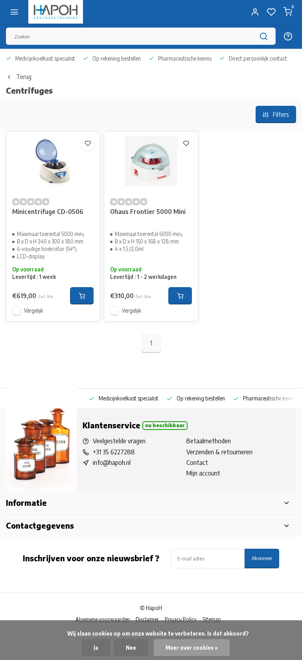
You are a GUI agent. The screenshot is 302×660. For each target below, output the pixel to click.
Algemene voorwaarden (103, 619)
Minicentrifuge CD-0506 (47, 212)
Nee (131, 647)
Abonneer (262, 558)
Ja (96, 647)
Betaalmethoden (208, 441)
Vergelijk (33, 310)
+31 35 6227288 (114, 452)
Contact (197, 462)
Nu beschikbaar (165, 425)
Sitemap (212, 619)
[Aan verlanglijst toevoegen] (88, 143)
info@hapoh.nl (112, 462)
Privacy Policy (181, 619)
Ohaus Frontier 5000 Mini (148, 212)
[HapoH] (55, 12)
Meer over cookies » (192, 647)
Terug (23, 77)
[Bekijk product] (82, 295)
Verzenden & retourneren (219, 452)
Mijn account (203, 473)
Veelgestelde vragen (119, 441)
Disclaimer (147, 619)
